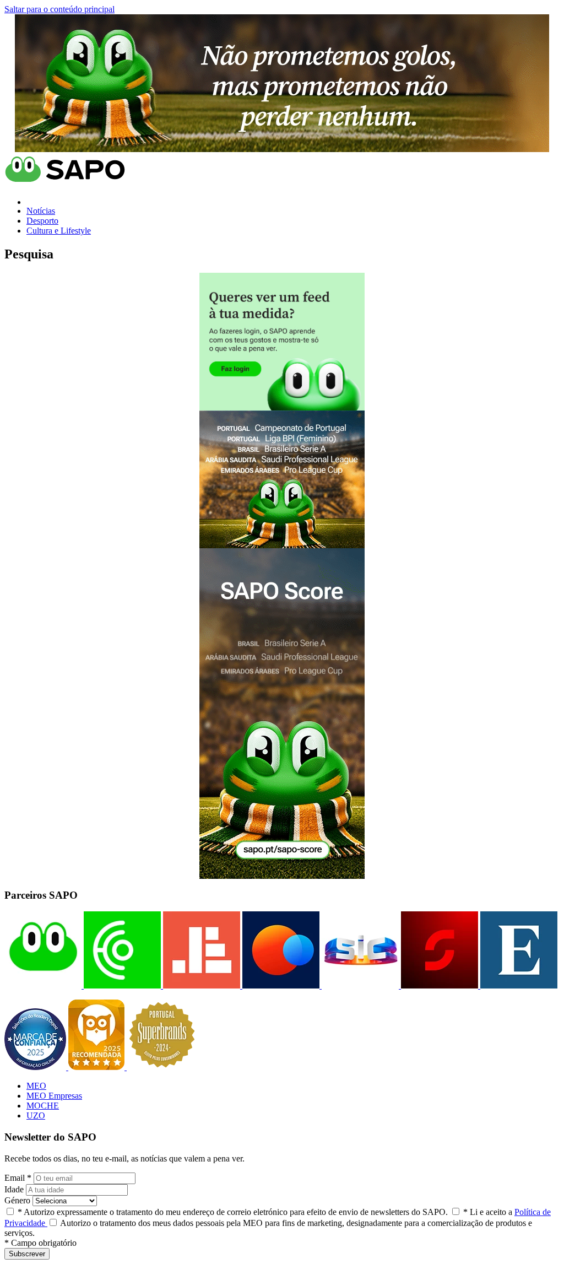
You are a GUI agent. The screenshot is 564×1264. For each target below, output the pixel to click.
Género (17, 1200)
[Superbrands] (162, 1067)
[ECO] (121, 985)
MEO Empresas (54, 1095)
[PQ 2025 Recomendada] (97, 1067)
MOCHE (42, 1105)
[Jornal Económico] (200, 985)
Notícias (40, 210)
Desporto (42, 220)
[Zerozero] (279, 985)
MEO (36, 1085)
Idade (14, 1189)
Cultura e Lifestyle (58, 230)
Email (17, 1177)
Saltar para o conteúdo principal (59, 9)
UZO (35, 1115)
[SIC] (359, 985)
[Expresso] (517, 985)
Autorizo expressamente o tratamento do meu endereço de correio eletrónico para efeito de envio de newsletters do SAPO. (233, 1212)
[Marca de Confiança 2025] (36, 1067)
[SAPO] (43, 985)
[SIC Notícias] (438, 985)
